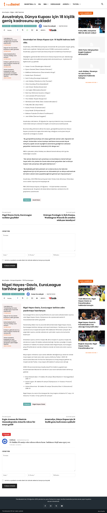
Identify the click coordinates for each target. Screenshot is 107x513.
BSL (39, 4)
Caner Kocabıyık (49, 26)
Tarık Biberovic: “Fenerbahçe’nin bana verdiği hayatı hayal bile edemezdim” (11, 41)
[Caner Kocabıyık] (41, 26)
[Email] (32, 30)
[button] (102, 4)
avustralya (36, 200)
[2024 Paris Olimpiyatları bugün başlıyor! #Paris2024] (91, 44)
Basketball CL (30, 4)
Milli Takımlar (19, 12)
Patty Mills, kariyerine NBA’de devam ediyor (87, 32)
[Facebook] (17, 30)
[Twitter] (22, 30)
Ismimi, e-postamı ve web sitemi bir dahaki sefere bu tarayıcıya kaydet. (27, 260)
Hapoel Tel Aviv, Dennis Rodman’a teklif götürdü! (11, 48)
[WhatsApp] (27, 30)
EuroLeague (55, 4)
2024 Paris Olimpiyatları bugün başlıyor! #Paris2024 (88, 52)
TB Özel (76, 4)
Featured (6, 26)
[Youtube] (62, 506)
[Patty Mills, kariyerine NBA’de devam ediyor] (91, 25)
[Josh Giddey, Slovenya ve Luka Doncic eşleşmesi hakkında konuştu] (91, 66)
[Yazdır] (37, 30)
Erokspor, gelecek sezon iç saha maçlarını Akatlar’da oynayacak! (11, 63)
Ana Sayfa (5, 12)
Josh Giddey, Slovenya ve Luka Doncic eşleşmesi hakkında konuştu (87, 74)
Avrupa (66, 4)
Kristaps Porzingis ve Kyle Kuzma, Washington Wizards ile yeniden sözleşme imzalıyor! (59, 217)
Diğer (12, 12)
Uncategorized (30, 26)
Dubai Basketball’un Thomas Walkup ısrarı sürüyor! (10, 55)
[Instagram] (51, 506)
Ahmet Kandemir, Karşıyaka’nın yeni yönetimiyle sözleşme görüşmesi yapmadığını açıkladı (11, 73)
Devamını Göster (91, 82)
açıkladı (34, 49)
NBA (45, 4)
